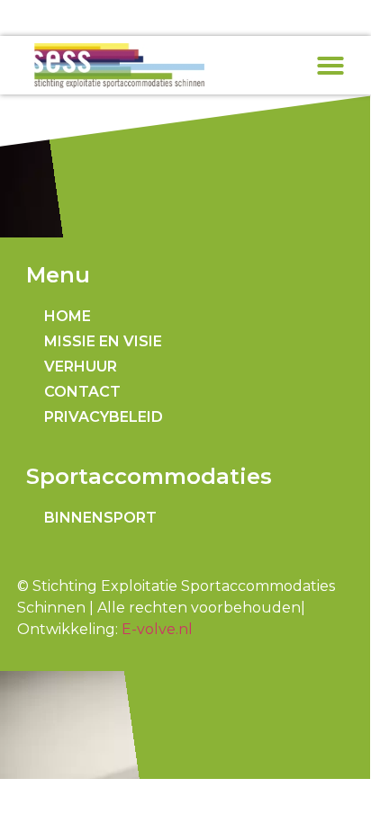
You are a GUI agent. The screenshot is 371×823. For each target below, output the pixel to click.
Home (67, 316)
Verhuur (80, 366)
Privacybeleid (103, 416)
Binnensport (100, 517)
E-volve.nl (157, 629)
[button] (330, 65)
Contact (82, 391)
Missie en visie (103, 341)
